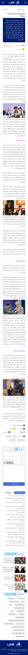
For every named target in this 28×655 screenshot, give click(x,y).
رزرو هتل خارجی (12, 614)
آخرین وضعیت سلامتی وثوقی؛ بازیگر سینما (15, 515)
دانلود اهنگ (21, 614)
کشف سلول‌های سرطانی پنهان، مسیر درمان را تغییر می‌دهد (15, 529)
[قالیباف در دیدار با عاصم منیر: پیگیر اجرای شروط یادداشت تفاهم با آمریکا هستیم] (20, 569)
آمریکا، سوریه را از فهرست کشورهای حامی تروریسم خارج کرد (16, 511)
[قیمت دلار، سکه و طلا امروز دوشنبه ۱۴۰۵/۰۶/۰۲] (20, 587)
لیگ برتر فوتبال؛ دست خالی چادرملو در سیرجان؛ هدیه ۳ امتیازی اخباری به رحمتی (14, 499)
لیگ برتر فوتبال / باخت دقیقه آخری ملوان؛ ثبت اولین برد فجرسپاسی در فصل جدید (15, 542)
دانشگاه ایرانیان (21, 440)
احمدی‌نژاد (8, 436)
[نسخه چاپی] (21, 432)
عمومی (19, 9)
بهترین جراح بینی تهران (19, 608)
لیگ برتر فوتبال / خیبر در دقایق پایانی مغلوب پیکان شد (15, 546)
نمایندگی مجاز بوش (14, 601)
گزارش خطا (20, 429)
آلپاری (12, 611)
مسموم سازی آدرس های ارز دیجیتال (16, 620)
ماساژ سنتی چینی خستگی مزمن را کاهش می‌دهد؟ (16, 520)
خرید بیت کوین (21, 598)
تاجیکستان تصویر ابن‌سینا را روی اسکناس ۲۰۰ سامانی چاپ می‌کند (15, 524)
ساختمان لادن (12, 440)
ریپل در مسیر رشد (20, 624)
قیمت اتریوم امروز (20, 636)
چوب (10, 605)
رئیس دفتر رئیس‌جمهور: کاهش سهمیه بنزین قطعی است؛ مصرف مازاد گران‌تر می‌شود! (8, 560)
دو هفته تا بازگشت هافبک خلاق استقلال (16, 534)
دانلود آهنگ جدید (20, 611)
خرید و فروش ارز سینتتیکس (18, 627)
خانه (23, 9)
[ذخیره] (24, 432)
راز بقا (23, 601)
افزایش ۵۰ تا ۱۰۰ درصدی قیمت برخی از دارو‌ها (8, 578)
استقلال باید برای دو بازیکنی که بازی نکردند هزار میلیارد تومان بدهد (15, 507)
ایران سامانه (11, 653)
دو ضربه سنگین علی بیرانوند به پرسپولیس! (16, 532)
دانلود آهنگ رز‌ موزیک (19, 605)
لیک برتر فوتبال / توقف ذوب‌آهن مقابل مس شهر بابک (15, 537)
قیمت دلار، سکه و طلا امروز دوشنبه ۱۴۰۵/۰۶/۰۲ (9, 586)
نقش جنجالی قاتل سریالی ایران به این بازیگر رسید (15, 503)
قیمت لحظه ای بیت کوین (18, 630)
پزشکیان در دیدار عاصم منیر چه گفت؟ (16, 496)
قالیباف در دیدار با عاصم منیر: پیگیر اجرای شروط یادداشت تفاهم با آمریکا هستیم (8, 569)
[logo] (14, 2)
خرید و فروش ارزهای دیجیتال (18, 633)
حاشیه (14, 436)
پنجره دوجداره (11, 598)
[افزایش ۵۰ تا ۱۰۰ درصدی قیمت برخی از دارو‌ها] (20, 578)
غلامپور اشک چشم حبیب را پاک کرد (17, 517)
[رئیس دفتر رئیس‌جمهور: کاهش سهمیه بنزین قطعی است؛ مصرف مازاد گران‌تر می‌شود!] (20, 560)
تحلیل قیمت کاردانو (9, 624)
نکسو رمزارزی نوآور (20, 617)
